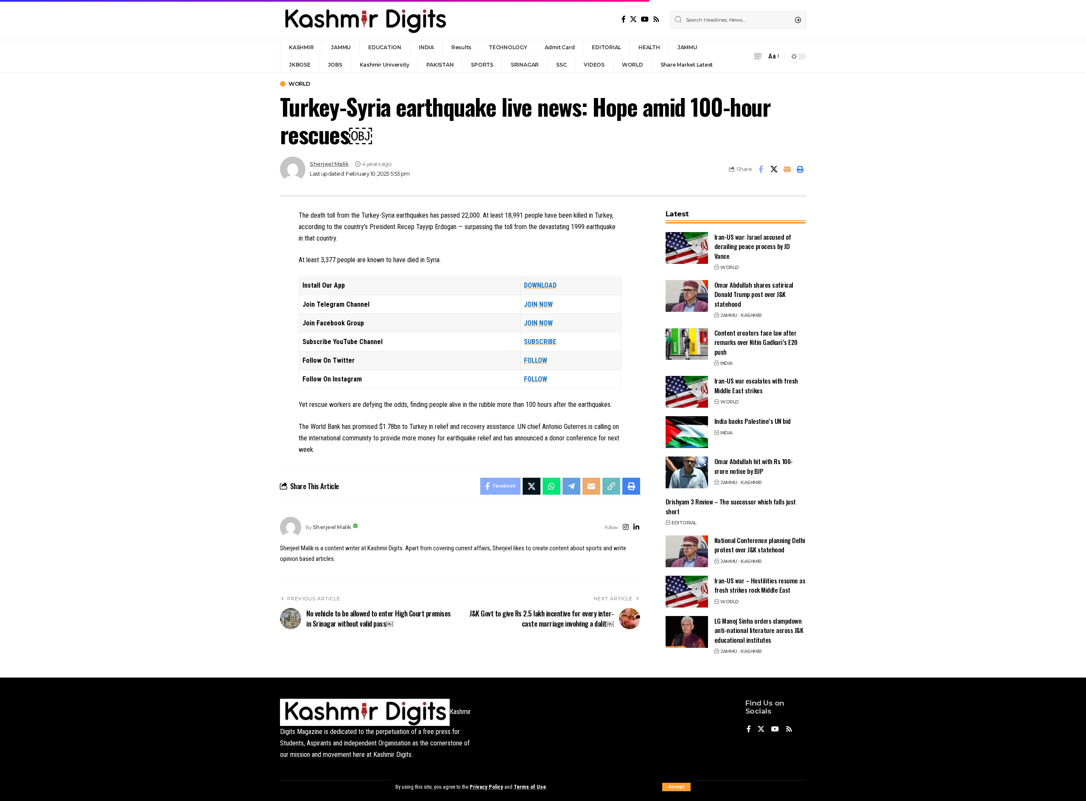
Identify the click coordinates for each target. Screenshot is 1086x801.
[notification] (757, 56)
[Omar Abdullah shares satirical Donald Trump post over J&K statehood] (687, 296)
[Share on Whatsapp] (551, 486)
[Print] (800, 169)
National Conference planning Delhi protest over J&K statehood (759, 545)
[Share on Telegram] (571, 486)
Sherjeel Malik (329, 164)
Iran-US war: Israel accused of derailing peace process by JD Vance (752, 246)
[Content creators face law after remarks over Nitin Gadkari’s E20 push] (687, 344)
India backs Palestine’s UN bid (752, 421)
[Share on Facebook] (761, 169)
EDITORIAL (684, 523)
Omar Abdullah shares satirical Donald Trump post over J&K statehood (753, 294)
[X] (633, 19)
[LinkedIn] (636, 527)
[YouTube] (645, 19)
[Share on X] (774, 169)
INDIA (726, 363)
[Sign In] (741, 56)
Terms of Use (530, 787)
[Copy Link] (611, 486)
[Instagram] (626, 527)
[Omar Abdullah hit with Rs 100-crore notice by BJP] (687, 472)
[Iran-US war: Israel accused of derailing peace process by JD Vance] (687, 248)
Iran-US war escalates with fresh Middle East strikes (756, 385)
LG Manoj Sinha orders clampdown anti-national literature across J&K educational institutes (758, 630)
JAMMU (728, 315)
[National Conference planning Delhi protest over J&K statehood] (687, 551)
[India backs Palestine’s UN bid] (687, 432)
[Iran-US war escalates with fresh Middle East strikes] (687, 392)
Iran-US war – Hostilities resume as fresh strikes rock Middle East (760, 585)
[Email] (787, 169)
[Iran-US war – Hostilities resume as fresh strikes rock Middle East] (687, 592)
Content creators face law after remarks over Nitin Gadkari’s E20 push (756, 342)
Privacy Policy (486, 787)
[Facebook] (623, 19)
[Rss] (656, 19)
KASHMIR (751, 315)
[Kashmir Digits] (365, 20)
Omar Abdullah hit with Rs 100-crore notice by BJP (753, 466)
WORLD (299, 84)
